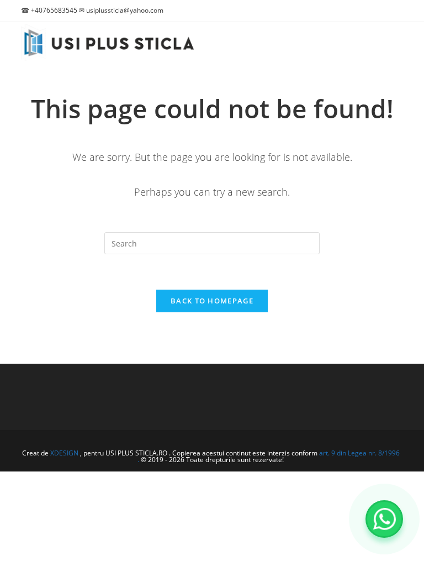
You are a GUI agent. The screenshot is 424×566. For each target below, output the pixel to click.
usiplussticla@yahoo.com (124, 10)
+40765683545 (54, 10)
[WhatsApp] (384, 519)
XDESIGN (64, 453)
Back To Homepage (212, 301)
